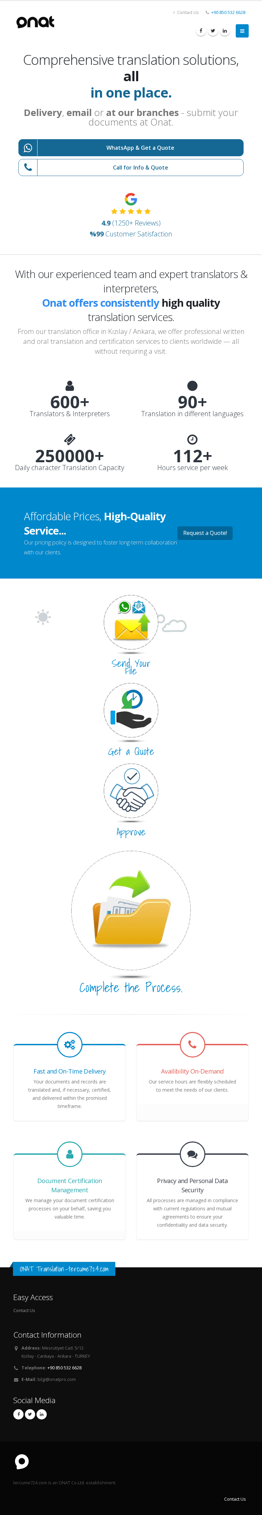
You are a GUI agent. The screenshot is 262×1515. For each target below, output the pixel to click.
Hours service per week (192, 467)
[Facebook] (201, 31)
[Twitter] (213, 31)
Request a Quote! (205, 533)
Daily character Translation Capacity (69, 467)
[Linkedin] (225, 31)
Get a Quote (131, 751)
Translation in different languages (192, 413)
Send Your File (131, 667)
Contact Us (187, 12)
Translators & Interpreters (70, 413)
